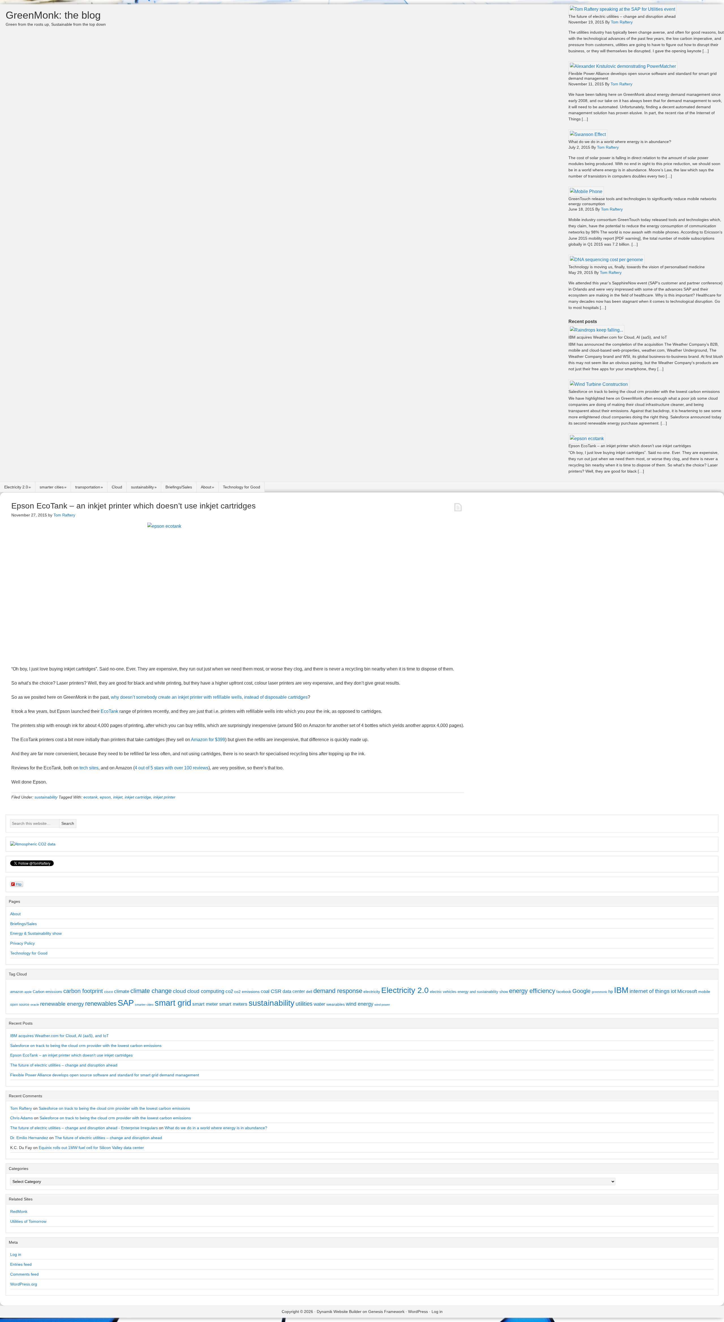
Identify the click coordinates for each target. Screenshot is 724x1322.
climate (121, 991)
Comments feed (24, 1274)
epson (105, 797)
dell (309, 991)
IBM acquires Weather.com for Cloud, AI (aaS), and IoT (617, 337)
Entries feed (21, 1264)
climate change (151, 990)
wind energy (359, 1004)
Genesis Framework (386, 1311)
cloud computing (205, 991)
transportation (87, 487)
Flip (18, 884)
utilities (304, 1004)
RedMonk (18, 1211)
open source (19, 1005)
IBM (621, 990)
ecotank (90, 797)
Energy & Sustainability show (36, 933)
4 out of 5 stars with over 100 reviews (171, 767)
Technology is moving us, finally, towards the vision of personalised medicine (636, 267)
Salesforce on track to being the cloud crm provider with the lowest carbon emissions (644, 391)
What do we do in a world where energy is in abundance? (619, 141)
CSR (276, 991)
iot (673, 991)
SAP (126, 1002)
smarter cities (52, 487)
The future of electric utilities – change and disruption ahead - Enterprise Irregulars (84, 1128)
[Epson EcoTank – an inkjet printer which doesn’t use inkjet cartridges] (586, 438)
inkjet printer (164, 797)
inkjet (117, 797)
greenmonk (599, 992)
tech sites (88, 767)
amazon (16, 992)
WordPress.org (23, 1284)
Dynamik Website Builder (339, 1311)
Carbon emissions (47, 992)
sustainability (142, 487)
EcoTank (109, 711)
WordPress (418, 1311)
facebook (563, 992)
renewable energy (62, 1004)
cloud (179, 991)
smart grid (173, 1002)
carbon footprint (83, 991)
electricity (371, 991)
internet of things (650, 991)
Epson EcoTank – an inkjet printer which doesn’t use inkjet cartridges (629, 445)
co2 (229, 991)
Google (581, 991)
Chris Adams (21, 1118)
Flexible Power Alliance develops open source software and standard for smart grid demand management (104, 1075)
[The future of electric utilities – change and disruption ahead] (622, 9)
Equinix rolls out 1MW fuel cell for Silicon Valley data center (91, 1147)
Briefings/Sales (178, 487)
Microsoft (687, 991)
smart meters (233, 1004)
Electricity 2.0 (16, 487)
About (206, 487)
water (319, 1004)
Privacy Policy (22, 943)
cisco (108, 992)
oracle (35, 1004)
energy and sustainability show (483, 992)
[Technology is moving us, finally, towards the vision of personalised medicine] (606, 259)
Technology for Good (241, 487)
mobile (704, 991)
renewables (101, 1003)
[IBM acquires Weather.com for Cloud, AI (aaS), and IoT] (596, 330)
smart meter (205, 1004)
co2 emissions (247, 991)
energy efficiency (532, 990)
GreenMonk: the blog (53, 15)
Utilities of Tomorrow (28, 1221)
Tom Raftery (21, 1108)
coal (265, 991)
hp (610, 991)
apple (28, 992)
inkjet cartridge (138, 797)
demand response (337, 990)
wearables (335, 1004)
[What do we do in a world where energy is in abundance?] (587, 134)
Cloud (117, 487)
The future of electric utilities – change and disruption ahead (622, 16)
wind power (382, 1004)
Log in (15, 1254)
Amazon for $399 (208, 739)
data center (294, 991)
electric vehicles (443, 992)
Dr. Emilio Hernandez (29, 1137)
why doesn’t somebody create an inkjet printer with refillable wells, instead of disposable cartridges (209, 697)
